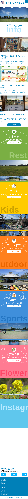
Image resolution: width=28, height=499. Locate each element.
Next (26, 14)
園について (3, 479)
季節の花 (3, 490)
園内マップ (3, 482)
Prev (2, 14)
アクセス (3, 491)
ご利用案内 (3, 480)
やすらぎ (3, 484)
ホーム (2, 478)
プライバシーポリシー (6, 493)
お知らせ (3, 483)
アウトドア (3, 489)
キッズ (2, 486)
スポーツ (3, 487)
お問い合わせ (4, 494)
